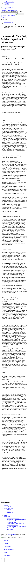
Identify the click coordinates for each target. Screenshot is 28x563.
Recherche (9, 509)
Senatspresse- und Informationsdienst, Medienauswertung (16, 521)
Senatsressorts (7, 513)
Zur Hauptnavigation (9, 2)
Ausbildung (10, 529)
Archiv (5, 23)
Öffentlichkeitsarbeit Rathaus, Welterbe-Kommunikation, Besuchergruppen (16, 527)
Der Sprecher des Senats (13, 518)
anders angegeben (11, 534)
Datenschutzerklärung (9, 549)
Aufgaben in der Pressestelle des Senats (16, 519)
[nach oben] (3, 561)
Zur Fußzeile (7, 4)
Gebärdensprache (5, 10)
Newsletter (6, 515)
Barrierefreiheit (7, 546)
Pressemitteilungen (8, 22)
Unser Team (7, 516)
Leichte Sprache (13, 10)
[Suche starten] (19, 14)
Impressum (6, 552)
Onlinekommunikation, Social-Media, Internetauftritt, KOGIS (16, 524)
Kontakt (6, 543)
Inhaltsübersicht (7, 555)
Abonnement (10, 512)
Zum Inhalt (6, 3)
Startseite (6, 505)
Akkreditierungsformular (13, 507)
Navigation (3, 17)
